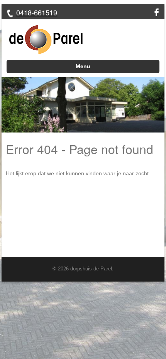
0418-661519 (36, 12)
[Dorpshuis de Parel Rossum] (42, 39)
